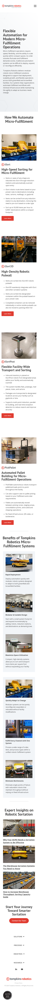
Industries (18, 954)
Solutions (18, 937)
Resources (18, 963)
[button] (35, 6)
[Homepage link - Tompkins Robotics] (19, 980)
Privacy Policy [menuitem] (18, 983)
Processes (18, 945)
